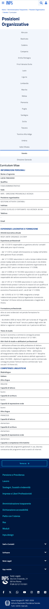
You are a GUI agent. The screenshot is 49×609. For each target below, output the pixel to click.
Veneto (5, 12)
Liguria (24, 77)
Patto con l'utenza (11, 516)
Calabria (24, 45)
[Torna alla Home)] (5, 580)
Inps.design (8, 535)
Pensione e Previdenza (13, 475)
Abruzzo (24, 32)
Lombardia (24, 83)
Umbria (24, 140)
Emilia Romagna (24, 57)
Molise (24, 96)
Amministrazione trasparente (17, 503)
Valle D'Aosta (24, 147)
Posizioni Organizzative (37, 9)
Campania (24, 51)
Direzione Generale (24, 159)
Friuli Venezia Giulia (24, 64)
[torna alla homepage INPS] (9, 2)
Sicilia (24, 121)
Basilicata (24, 38)
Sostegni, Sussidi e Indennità (16, 487)
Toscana (24, 127)
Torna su (23, 463)
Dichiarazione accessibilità (15, 510)
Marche (24, 89)
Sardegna (24, 115)
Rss (4, 522)
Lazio (24, 70)
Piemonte (24, 102)
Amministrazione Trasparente (18, 9)
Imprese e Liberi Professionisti (17, 493)
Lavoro (6, 481)
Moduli (6, 528)
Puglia (24, 108)
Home (4, 9)
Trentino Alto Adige (24, 134)
